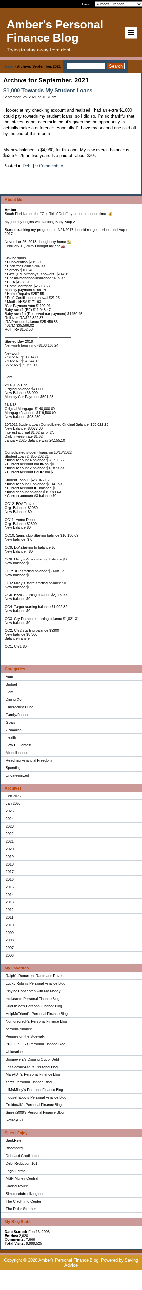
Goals (10, 722)
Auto (9, 677)
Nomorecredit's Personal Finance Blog (36, 1021)
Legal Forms (16, 1171)
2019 (10, 857)
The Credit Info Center (23, 1201)
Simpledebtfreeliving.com (25, 1194)
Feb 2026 (13, 796)
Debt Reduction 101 (21, 1163)
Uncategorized (17, 775)
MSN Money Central (22, 1178)
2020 (10, 849)
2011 (9, 917)
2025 (10, 811)
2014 (10, 895)
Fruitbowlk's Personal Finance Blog (34, 1105)
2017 (10, 872)
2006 (10, 955)
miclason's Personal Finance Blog (32, 999)
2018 (10, 864)
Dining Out (14, 699)
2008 (10, 940)
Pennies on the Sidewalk (25, 1036)
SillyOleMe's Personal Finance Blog (34, 1006)
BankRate (13, 1140)
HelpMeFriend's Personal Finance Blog (37, 1014)
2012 (10, 910)
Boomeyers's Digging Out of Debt (32, 1059)
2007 (10, 948)
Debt (9, 692)
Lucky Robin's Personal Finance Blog (35, 983)
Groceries (14, 730)
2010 (10, 925)
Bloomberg (14, 1148)
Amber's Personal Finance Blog (68, 1260)
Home (8, 66)
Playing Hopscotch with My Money (33, 991)
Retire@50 (14, 1120)
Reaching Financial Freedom (29, 760)
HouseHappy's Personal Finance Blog (36, 1097)
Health (11, 737)
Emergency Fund (19, 707)
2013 (10, 902)
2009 (10, 932)
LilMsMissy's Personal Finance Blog (34, 1090)
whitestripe (14, 1052)
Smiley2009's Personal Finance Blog (35, 1112)
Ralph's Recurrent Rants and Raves (35, 976)
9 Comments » (49, 165)
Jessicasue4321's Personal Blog (32, 1067)
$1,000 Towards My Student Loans (47, 90)
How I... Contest (18, 745)
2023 (10, 826)
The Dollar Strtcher (21, 1209)
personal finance (19, 1029)
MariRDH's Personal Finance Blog (33, 1074)
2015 (10, 887)
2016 (10, 879)
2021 (10, 841)
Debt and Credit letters (24, 1156)
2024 (10, 819)
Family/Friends (17, 715)
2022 (10, 834)
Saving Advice (17, 1186)
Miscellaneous (17, 753)
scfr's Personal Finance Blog (29, 1082)
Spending (13, 768)
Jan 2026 (13, 803)
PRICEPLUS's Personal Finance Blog (35, 1044)
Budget (11, 684)
